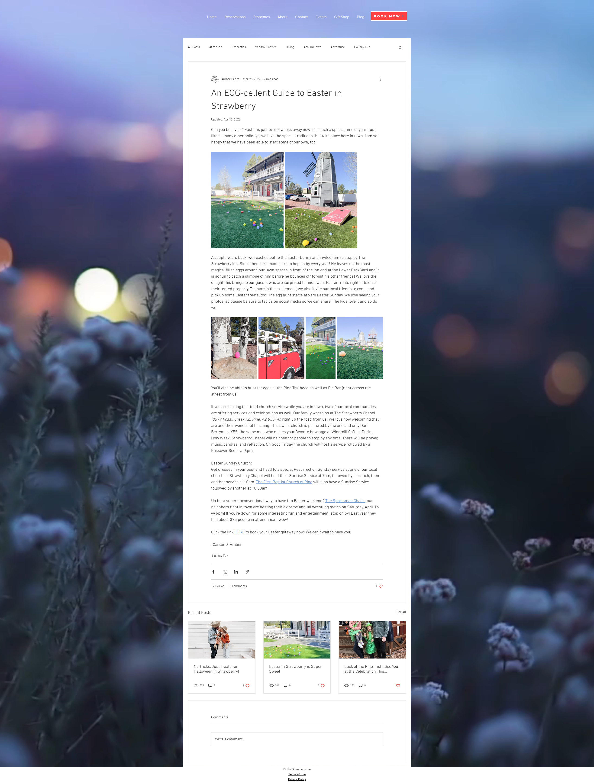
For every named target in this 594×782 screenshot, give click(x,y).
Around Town (312, 47)
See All (401, 612)
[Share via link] (247, 572)
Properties (239, 47)
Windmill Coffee (266, 47)
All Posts (194, 47)
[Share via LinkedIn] (236, 572)
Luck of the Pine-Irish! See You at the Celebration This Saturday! (371, 669)
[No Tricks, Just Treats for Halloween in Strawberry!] (221, 640)
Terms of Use (297, 774)
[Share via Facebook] (213, 572)
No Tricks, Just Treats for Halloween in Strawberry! (216, 669)
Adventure (338, 47)
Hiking (290, 47)
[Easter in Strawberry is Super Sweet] (297, 640)
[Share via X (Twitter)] (225, 572)
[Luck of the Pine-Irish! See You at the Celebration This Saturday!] (372, 640)
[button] (400, 47)
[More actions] (380, 79)
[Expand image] (247, 200)
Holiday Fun (362, 47)
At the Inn (215, 47)
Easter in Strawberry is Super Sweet (295, 669)
